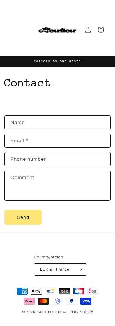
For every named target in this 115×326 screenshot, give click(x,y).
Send (23, 217)
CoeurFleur (47, 312)
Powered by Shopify (75, 312)
